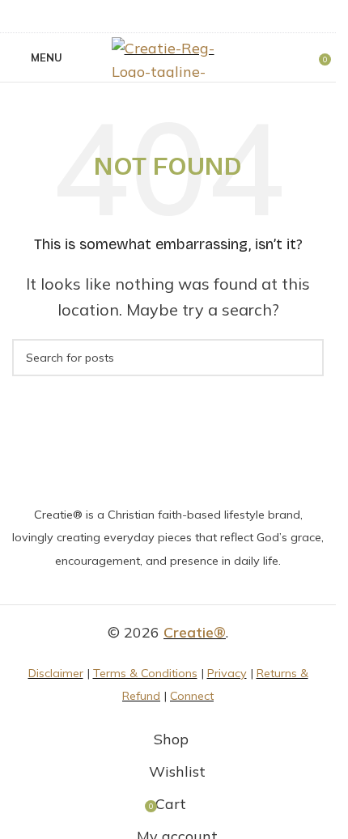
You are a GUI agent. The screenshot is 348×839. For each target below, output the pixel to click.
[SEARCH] (305, 357)
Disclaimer (55, 673)
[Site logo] (168, 56)
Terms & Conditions (145, 673)
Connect (192, 696)
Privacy (227, 673)
